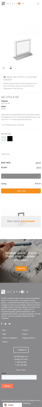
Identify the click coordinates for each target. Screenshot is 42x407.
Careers (5, 342)
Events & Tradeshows (9, 338)
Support (24, 334)
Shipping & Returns (28, 338)
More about (21, 221)
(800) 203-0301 (22, 362)
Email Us (25, 330)
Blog (3, 330)
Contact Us (22, 350)
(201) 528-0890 (22, 365)
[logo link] (13, 3)
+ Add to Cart (21, 191)
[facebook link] (3, 323)
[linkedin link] (11, 323)
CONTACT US (21, 268)
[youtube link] (7, 323)
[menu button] (38, 4)
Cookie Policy (27, 403)
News (4, 334)
